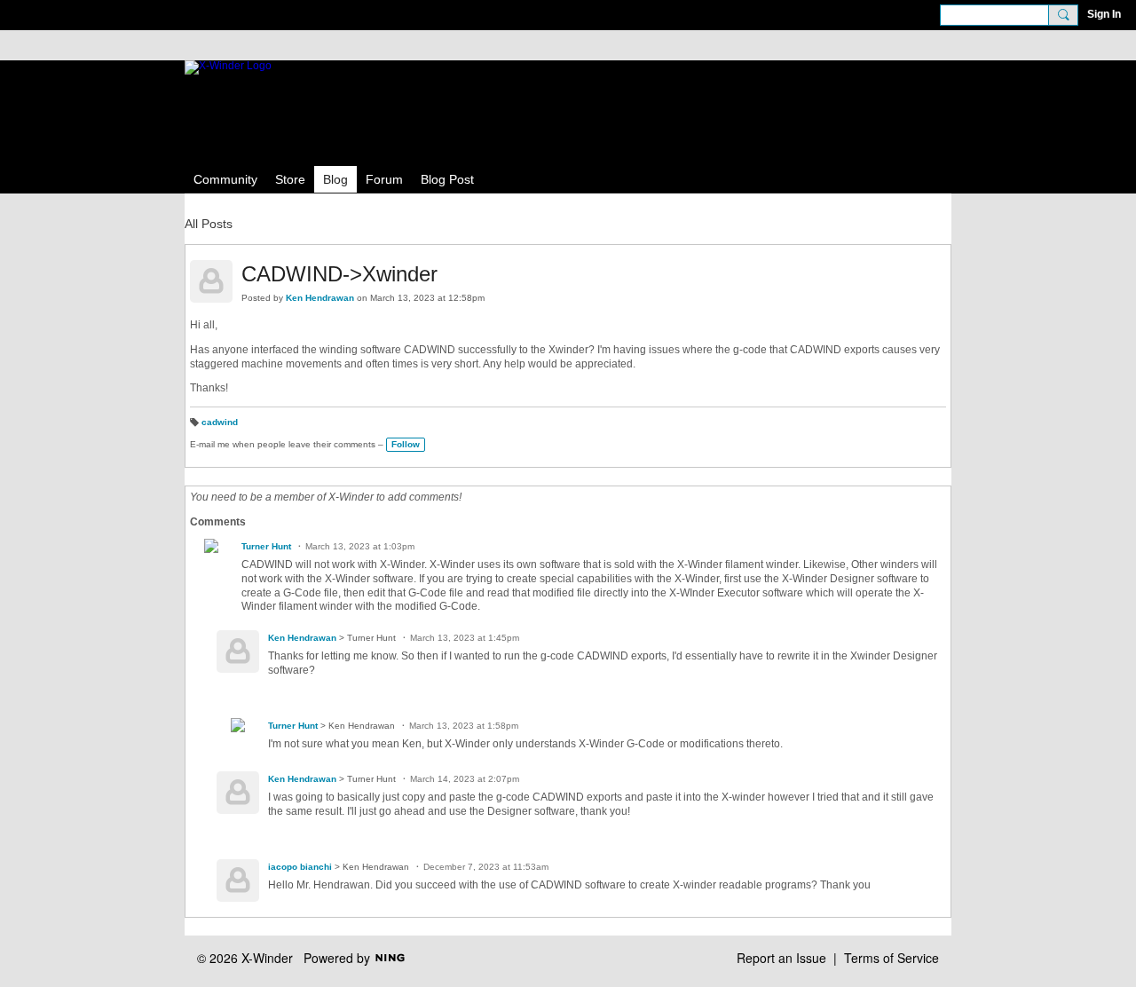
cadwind (219, 422)
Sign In (1104, 14)
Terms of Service (891, 958)
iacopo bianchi (300, 867)
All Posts (209, 224)
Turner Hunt (266, 546)
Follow (405, 444)
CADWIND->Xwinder (339, 274)
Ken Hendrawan (320, 298)
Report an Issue (781, 958)
